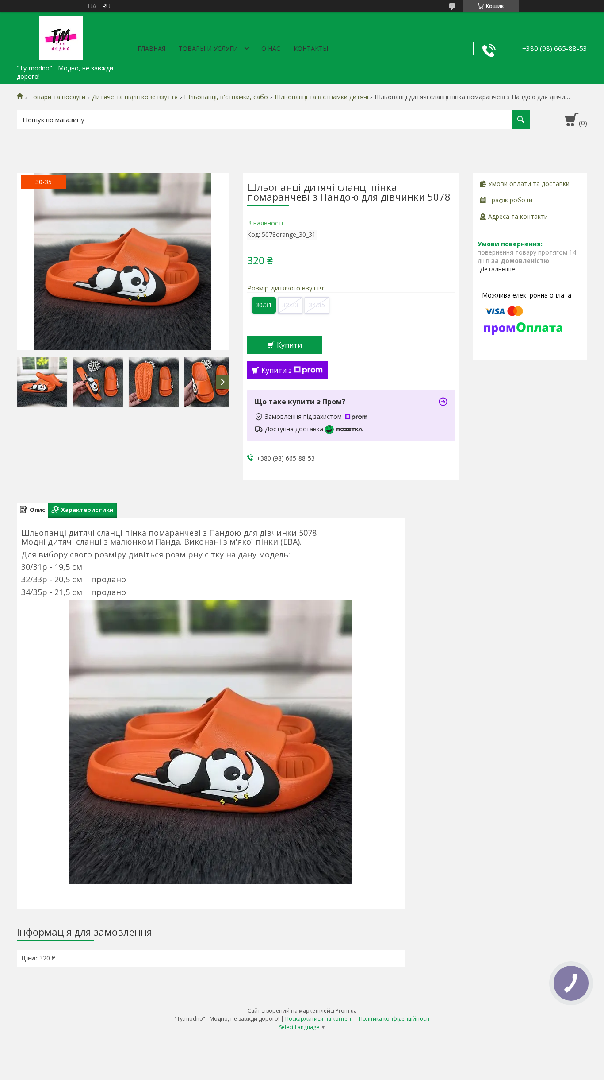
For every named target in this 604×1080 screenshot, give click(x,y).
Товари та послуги (57, 97)
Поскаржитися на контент (319, 1018)
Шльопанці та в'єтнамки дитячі (321, 97)
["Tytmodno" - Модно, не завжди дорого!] (61, 36)
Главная (151, 48)
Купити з (276, 370)
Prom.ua (346, 1010)
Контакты (311, 48)
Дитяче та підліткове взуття (135, 97)
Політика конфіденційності (394, 1018)
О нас (270, 48)
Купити (289, 345)
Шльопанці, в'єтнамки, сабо (226, 97)
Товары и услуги (208, 48)
